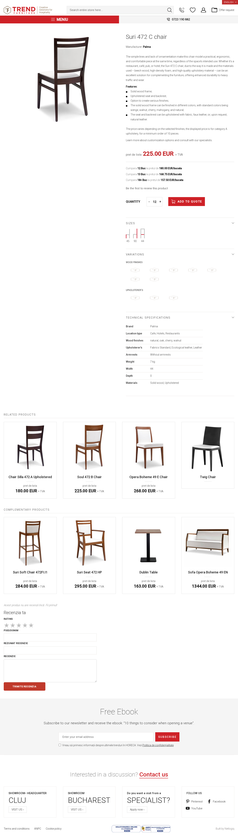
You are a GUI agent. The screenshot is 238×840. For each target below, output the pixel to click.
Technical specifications (148, 317)
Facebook (219, 801)
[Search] (169, 10)
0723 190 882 (181, 19)
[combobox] (120, 10)
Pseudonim (11, 630)
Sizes (130, 223)
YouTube (196, 808)
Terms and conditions (17, 828)
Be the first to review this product (147, 188)
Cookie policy (54, 828)
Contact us (153, 774)
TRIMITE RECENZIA (24, 686)
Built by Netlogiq (225, 828)
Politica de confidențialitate (158, 745)
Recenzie (9, 656)
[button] (230, 2)
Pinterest (197, 801)
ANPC (37, 828)
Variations (135, 254)
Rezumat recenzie (16, 643)
